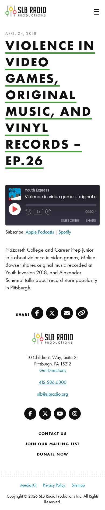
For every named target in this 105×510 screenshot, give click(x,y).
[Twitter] (45, 414)
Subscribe (70, 220)
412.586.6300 (52, 382)
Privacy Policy (54, 485)
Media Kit (28, 485)
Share (91, 220)
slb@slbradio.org (52, 394)
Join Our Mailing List (52, 444)
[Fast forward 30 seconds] (48, 212)
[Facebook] (30, 414)
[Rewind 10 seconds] (29, 212)
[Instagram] (75, 414)
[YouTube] (60, 414)
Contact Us (52, 433)
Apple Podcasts (40, 232)
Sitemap (78, 485)
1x (38, 212)
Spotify (64, 232)
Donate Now (52, 454)
